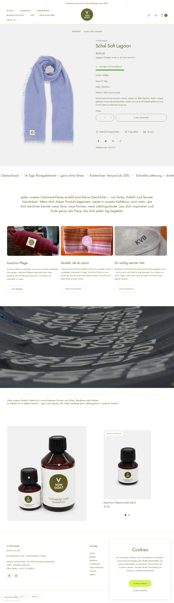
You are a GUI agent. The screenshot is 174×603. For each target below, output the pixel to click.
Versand (99, 57)
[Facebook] (9, 575)
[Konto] (156, 15)
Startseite (76, 31)
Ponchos (93, 571)
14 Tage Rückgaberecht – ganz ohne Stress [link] (54, 175)
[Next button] (127, 3)
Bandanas (93, 560)
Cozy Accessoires (126, 288)
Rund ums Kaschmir (73, 288)
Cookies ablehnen (140, 590)
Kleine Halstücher (97, 567)
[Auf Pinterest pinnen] (113, 141)
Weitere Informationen (145, 570)
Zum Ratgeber (17, 289)
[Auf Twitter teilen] (105, 141)
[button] (12, 10)
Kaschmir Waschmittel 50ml (120, 503)
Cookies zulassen (140, 583)
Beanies (93, 556)
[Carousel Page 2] (129, 515)
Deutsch (34, 596)
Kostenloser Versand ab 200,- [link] (110, 175)
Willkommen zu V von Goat (87, 3)
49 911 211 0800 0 (27, 568)
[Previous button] (47, 3)
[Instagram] (16, 575)
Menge (98, 111)
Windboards (95, 564)
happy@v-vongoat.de (20, 564)
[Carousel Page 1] (125, 515)
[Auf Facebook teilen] (98, 141)
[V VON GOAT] (87, 14)
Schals (92, 553)
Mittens (92, 574)
